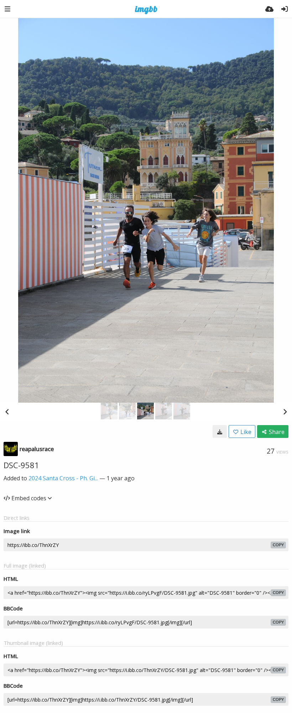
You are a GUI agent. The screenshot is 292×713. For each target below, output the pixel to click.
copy (278, 545)
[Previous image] (7, 411)
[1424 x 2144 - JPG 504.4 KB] (220, 431)
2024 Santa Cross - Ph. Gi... (63, 478)
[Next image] (285, 411)
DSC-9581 (21, 465)
